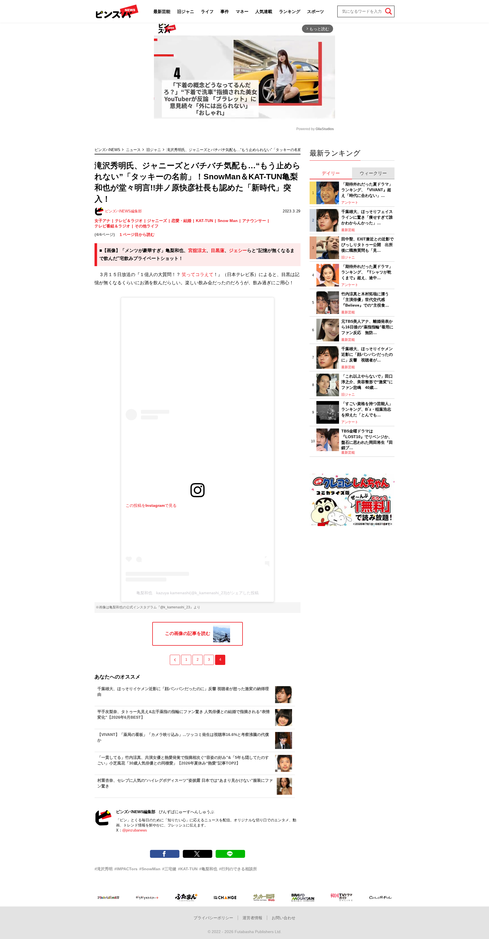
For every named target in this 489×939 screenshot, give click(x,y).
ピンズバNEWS (107, 150)
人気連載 (263, 11)
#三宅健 (169, 869)
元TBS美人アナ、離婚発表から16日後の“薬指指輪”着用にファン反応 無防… (367, 327)
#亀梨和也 (208, 869)
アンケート (349, 202)
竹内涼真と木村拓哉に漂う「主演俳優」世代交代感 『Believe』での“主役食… (365, 299)
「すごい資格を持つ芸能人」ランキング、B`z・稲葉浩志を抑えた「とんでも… (367, 409)
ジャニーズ (157, 220)
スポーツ (315, 11)
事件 (224, 11)
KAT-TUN (204, 220)
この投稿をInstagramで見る (151, 505)
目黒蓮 (217, 250)
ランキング (289, 11)
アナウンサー (254, 220)
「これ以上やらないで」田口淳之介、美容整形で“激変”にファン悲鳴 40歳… (367, 381)
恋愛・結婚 (181, 220)
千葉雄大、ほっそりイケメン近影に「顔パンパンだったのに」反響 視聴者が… (367, 354)
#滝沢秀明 (104, 869)
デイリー (331, 173)
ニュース (133, 150)
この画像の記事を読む (187, 633)
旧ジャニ (185, 11)
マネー (242, 11)
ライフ (207, 11)
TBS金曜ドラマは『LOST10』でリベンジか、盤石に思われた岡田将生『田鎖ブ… (367, 439)
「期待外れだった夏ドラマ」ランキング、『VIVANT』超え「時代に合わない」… (367, 189)
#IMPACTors (126, 869)
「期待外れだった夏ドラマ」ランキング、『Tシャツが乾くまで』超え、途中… (367, 272)
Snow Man (228, 220)
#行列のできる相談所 (238, 869)
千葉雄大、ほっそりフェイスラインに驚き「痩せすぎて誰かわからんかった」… (367, 217)
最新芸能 (161, 11)
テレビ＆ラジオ (129, 220)
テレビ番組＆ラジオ (112, 226)
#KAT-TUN (188, 869)
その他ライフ (146, 226)
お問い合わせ (283, 918)
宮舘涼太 (197, 250)
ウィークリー (373, 173)
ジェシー (238, 250)
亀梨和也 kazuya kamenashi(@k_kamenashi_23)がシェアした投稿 (197, 593)
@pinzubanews (134, 830)
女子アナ (102, 220)
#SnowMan (149, 869)
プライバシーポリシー (213, 918)
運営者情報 (252, 918)
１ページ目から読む (137, 234)
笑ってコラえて (197, 274)
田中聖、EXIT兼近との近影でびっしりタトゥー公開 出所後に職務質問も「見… (367, 244)
